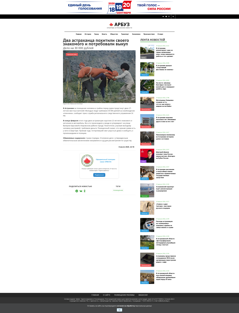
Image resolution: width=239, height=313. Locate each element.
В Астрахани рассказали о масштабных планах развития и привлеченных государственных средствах (166, 173)
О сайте (106, 295)
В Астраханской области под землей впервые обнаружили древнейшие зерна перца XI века (165, 276)
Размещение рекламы (124, 295)
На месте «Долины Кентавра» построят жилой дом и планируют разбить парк (165, 86)
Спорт (143, 161)
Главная (79, 34)
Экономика (136, 34)
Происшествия (149, 34)
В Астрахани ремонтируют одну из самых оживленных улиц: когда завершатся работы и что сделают (165, 52)
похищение (118, 190)
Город (96, 34)
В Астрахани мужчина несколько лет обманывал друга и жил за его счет (166, 119)
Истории (88, 34)
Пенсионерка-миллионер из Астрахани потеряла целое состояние (165, 137)
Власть (104, 34)
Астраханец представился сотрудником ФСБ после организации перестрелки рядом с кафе (166, 259)
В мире (160, 34)
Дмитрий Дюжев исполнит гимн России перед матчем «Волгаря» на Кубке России (165, 155)
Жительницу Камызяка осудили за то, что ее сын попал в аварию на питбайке (164, 103)
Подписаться (99, 175)
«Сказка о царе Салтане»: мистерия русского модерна (163, 206)
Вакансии (143, 295)
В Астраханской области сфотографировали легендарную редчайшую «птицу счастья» (165, 242)
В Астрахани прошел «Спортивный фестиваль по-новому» (164, 67)
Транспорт (125, 34)
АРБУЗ (119, 25)
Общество (114, 34)
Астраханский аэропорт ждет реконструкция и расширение (165, 189)
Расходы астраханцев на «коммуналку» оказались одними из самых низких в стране (164, 224)
